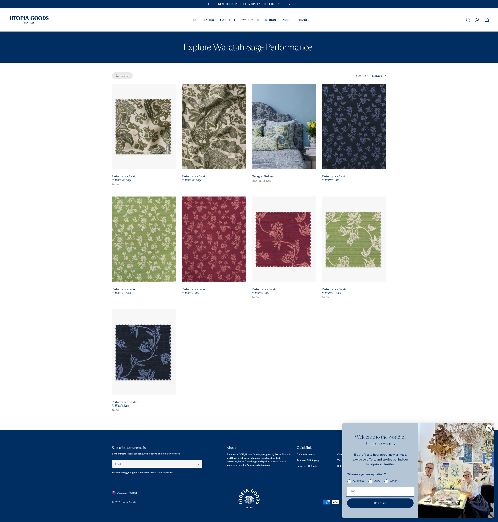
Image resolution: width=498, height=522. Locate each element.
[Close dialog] (489, 428)
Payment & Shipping (308, 460)
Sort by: (363, 75)
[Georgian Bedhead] (284, 126)
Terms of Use (149, 472)
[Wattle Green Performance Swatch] (354, 239)
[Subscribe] (198, 464)
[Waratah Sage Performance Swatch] (144, 126)
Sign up (380, 503)
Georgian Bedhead (263, 176)
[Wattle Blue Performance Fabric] (354, 126)
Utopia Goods (128, 502)
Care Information (306, 454)
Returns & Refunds (307, 466)
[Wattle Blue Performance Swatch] (144, 352)
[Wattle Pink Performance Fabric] (214, 239)
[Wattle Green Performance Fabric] (144, 239)
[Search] (468, 20)
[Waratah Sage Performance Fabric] (214, 126)
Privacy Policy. (166, 472)
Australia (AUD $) (127, 493)
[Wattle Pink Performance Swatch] (284, 239)
